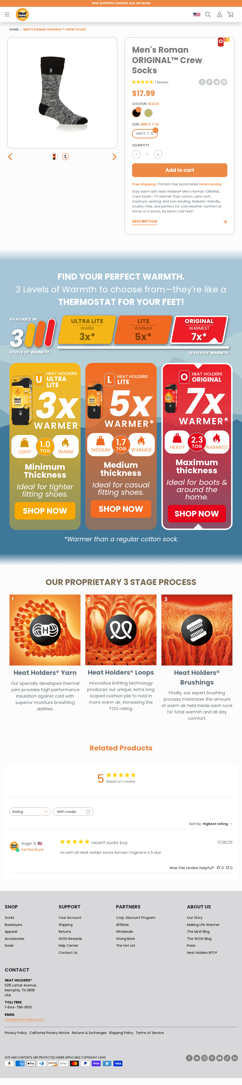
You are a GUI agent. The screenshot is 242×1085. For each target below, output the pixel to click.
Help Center (68, 945)
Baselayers (13, 924)
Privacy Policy (16, 1032)
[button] (10, 156)
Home (14, 29)
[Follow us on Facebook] (189, 1058)
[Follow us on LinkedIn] (234, 1058)
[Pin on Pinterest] (209, 81)
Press (191, 945)
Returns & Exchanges (89, 1032)
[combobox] (29, 811)
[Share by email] (224, 81)
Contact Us (68, 952)
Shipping (66, 924)
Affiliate (122, 924)
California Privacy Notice (49, 1032)
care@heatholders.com (24, 1019)
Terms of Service (150, 1032)
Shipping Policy (121, 1032)
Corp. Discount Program (136, 917)
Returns (65, 931)
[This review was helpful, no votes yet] (218, 868)
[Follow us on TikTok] (227, 1058)
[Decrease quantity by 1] (136, 154)
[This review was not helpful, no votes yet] (227, 868)
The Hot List (125, 945)
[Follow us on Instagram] (204, 1058)
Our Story (195, 917)
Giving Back (125, 938)
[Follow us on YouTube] (219, 1058)
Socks (9, 917)
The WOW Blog (199, 938)
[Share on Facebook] (202, 81)
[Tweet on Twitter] (216, 81)
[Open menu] (7, 14)
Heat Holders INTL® (202, 952)
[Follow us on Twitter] (197, 1058)
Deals (9, 945)
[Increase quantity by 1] (158, 154)
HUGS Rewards (70, 938)
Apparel (11, 931)
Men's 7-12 (144, 133)
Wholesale (124, 931)
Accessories (14, 938)
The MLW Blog (198, 931)
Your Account (70, 917)
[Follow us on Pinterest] (212, 1058)
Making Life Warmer (203, 924)
